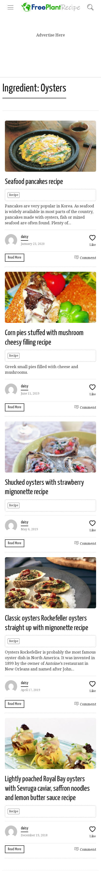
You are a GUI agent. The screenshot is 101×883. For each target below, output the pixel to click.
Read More (14, 257)
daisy (24, 237)
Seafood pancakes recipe (34, 181)
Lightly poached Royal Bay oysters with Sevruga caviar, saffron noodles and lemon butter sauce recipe (47, 788)
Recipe (13, 195)
